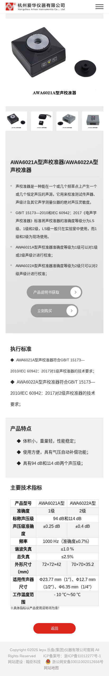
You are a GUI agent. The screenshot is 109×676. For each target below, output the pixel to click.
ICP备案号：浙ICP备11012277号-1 (72, 656)
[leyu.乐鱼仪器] (35, 5)
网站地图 (51, 668)
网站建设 (15, 662)
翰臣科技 (33, 662)
